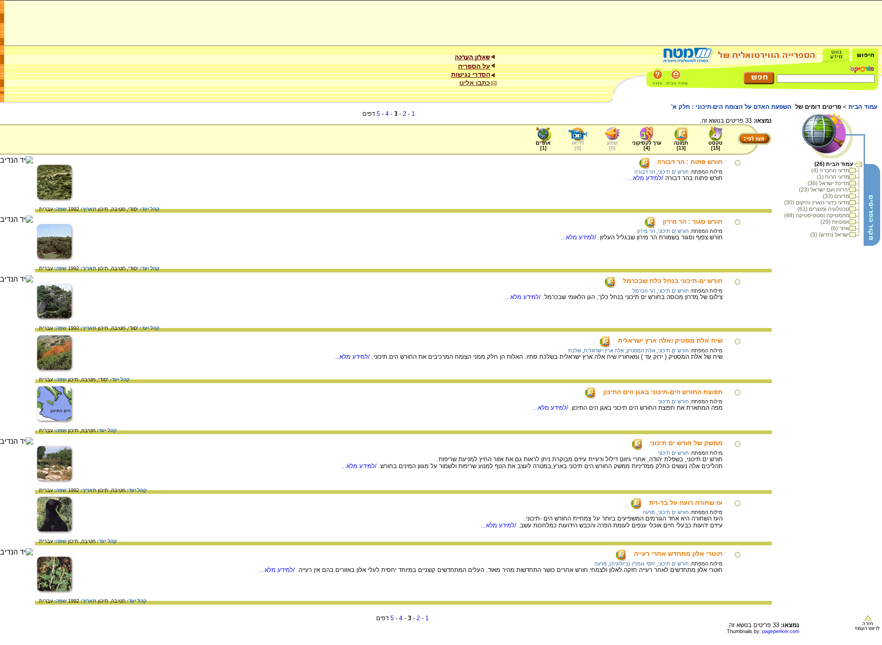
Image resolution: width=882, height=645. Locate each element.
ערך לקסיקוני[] (647, 145)
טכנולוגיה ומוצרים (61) (823, 209)
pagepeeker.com (780, 631)
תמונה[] (681, 145)
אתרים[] (543, 145)
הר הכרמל (644, 291)
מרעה (649, 512)
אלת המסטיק (641, 350)
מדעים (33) (836, 196)
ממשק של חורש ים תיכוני (686, 443)
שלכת (574, 350)
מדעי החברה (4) (830, 170)
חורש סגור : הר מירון (693, 221)
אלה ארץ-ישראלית (604, 350)
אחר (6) (840, 228)
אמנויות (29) (834, 222)
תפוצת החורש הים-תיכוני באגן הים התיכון (663, 392)
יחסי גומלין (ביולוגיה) (632, 563)
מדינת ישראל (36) (828, 183)
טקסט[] (715, 145)
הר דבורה (644, 172)
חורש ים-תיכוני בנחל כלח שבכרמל (673, 280)
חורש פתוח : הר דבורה (690, 161)
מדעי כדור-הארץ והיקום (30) (816, 202)
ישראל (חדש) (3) (829, 235)
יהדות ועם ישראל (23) (824, 190)
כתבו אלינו (474, 82)
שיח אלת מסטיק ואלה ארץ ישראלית (670, 340)
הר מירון (646, 231)
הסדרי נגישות (470, 74)
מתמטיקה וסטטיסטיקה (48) (816, 215)
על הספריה (474, 66)
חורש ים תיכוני (673, 172)
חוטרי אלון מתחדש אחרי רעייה (678, 553)
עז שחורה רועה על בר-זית (686, 502)
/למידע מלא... (646, 178)
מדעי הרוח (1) (833, 177)
